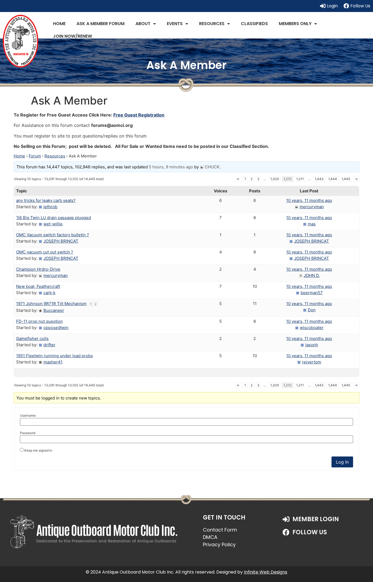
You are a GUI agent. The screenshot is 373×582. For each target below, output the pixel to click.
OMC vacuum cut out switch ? (44, 252)
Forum (35, 156)
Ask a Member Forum (100, 23)
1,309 (274, 179)
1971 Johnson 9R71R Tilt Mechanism (51, 303)
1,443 (319, 179)
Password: (28, 433)
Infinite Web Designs (265, 572)
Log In (342, 462)
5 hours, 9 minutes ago (171, 166)
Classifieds (254, 23)
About (142, 23)
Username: (28, 415)
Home (59, 23)
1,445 (346, 179)
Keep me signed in (38, 450)
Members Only (295, 23)
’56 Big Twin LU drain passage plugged (53, 217)
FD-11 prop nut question (39, 321)
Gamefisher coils (32, 338)
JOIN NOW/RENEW (72, 36)
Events (175, 23)
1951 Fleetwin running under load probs (54, 355)
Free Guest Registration (138, 115)
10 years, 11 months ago (309, 200)
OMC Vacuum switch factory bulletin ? (52, 234)
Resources (211, 23)
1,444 (332, 179)
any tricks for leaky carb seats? (46, 200)
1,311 (300, 179)
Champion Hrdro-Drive (38, 269)
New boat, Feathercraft (38, 286)
